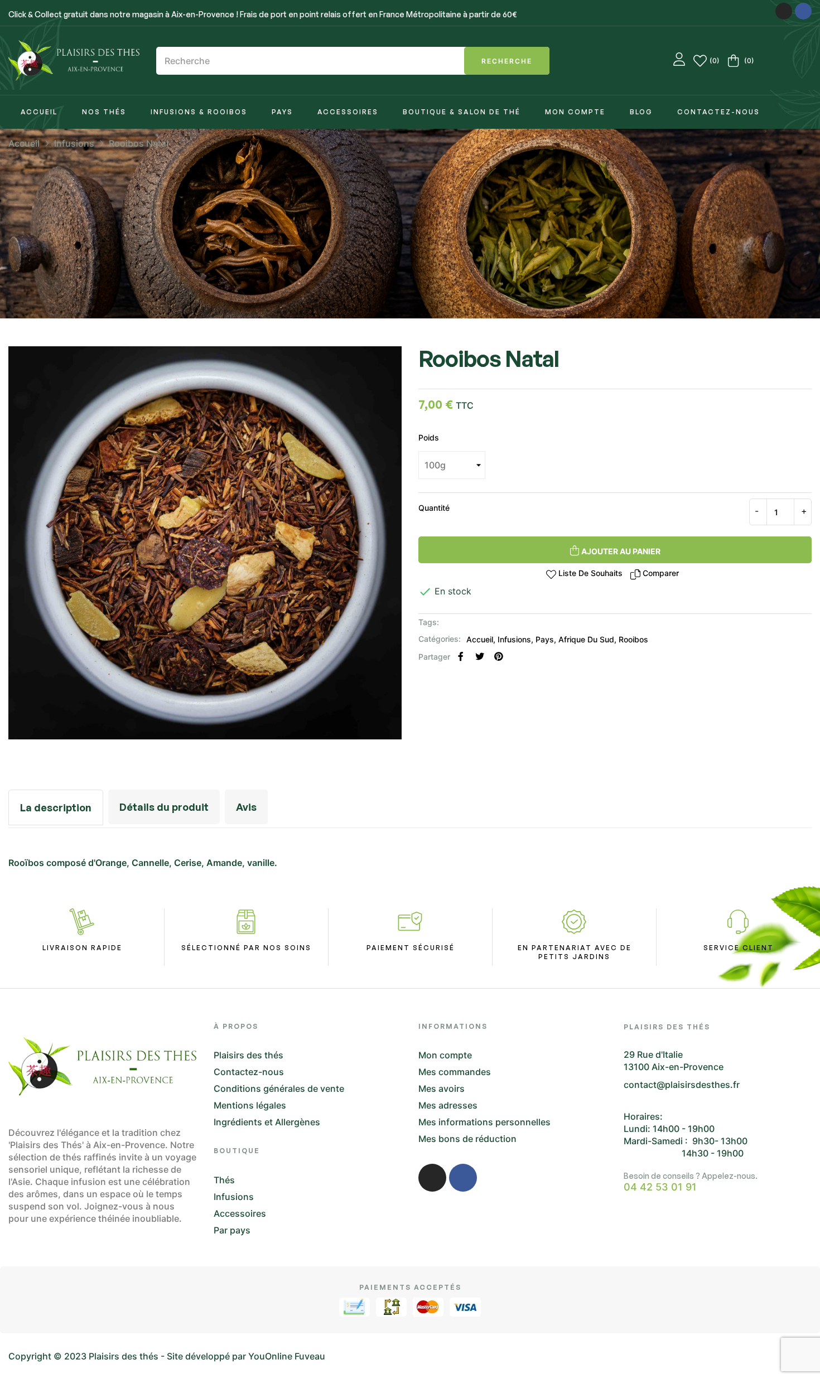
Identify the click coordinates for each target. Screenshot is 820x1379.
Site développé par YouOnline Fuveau (246, 1356)
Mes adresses (447, 1105)
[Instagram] (783, 11)
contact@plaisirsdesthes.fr (682, 1084)
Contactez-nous (249, 1071)
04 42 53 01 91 (660, 1187)
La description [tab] (55, 807)
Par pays (232, 1230)
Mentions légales (250, 1105)
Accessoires (240, 1213)
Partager (460, 656)
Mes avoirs (441, 1088)
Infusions (514, 639)
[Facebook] (803, 11)
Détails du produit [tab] (164, 807)
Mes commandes (454, 1071)
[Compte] (679, 60)
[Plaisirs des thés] (73, 60)
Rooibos (633, 639)
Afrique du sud (586, 639)
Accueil (479, 639)
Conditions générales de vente (279, 1088)
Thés (224, 1180)
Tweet (479, 656)
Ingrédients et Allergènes (267, 1122)
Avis (246, 807)
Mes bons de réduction (467, 1138)
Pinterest (498, 656)
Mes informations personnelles (484, 1122)
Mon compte (445, 1055)
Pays (545, 639)
